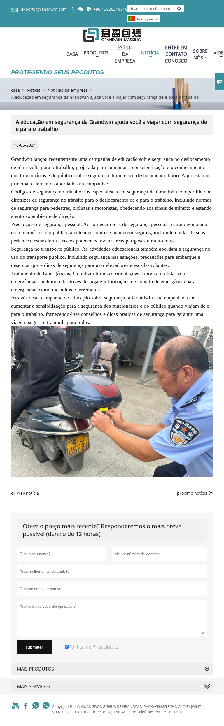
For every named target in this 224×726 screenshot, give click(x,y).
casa (15, 90)
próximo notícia (192, 493)
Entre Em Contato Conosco (176, 54)
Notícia (150, 53)
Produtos (96, 53)
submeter (34, 647)
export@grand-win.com (44, 9)
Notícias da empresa (68, 90)
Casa (72, 54)
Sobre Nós (200, 54)
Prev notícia (25, 493)
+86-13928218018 (110, 9)
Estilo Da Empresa (125, 54)
